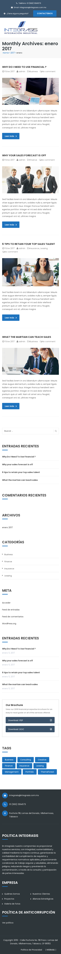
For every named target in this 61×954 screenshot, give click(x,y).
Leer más (9, 136)
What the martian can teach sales (26, 337)
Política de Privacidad (31, 949)
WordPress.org (9, 623)
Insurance (34, 248)
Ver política (7, 922)
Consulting (25, 759)
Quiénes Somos (12, 893)
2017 (12, 52)
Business (34, 71)
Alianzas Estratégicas (43, 898)
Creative (42, 759)
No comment (48, 71)
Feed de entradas (11, 609)
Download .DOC (16, 729)
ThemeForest (47, 771)
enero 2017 (7, 527)
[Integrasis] (21, 27)
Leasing (44, 248)
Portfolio (30, 771)
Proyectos (9, 898)
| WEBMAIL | (50, 949)
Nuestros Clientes (41, 893)
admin (22, 71)
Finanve (33, 160)
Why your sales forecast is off (24, 155)
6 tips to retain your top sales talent (28, 244)
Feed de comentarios (12, 616)
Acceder (6, 602)
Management (12, 771)
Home (6, 52)
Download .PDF (15, 720)
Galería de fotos (12, 903)
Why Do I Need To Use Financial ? (24, 67)
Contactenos (45, 13)
